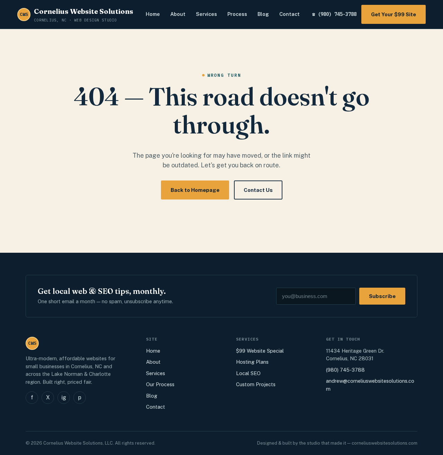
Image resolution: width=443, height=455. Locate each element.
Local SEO (248, 373)
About (178, 14)
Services (206, 14)
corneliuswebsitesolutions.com (384, 443)
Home (153, 14)
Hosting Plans (252, 362)
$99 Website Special (260, 351)
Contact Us (258, 190)
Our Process (160, 384)
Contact (289, 14)
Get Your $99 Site (393, 14)
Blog (263, 14)
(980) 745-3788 (345, 370)
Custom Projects (255, 384)
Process (237, 14)
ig (63, 397)
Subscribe (382, 296)
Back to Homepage (195, 190)
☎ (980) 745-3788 (334, 14)
